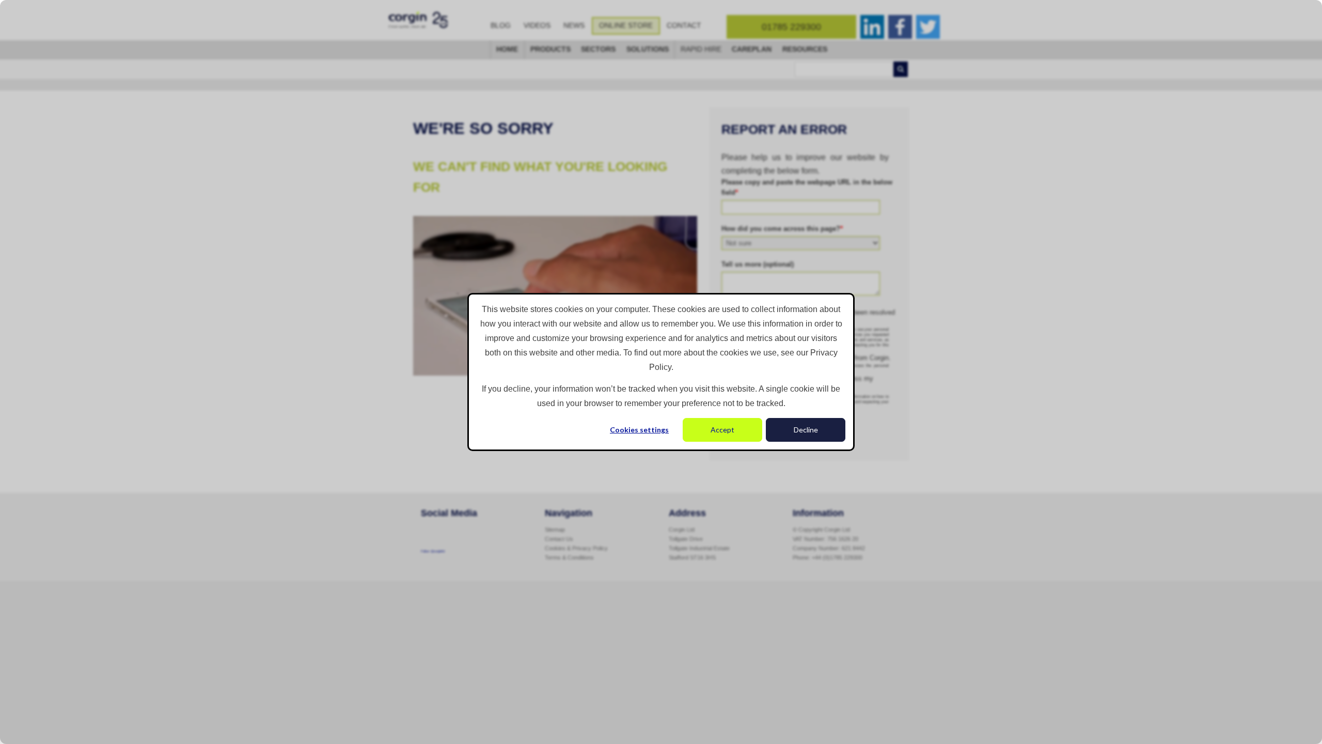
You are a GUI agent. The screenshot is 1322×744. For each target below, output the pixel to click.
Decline (806, 429)
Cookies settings (639, 429)
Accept (722, 429)
